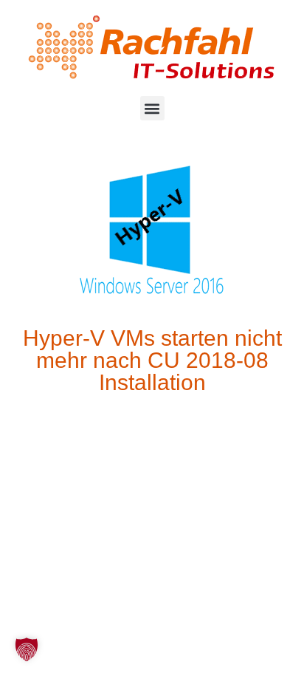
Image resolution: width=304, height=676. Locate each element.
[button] (152, 108)
